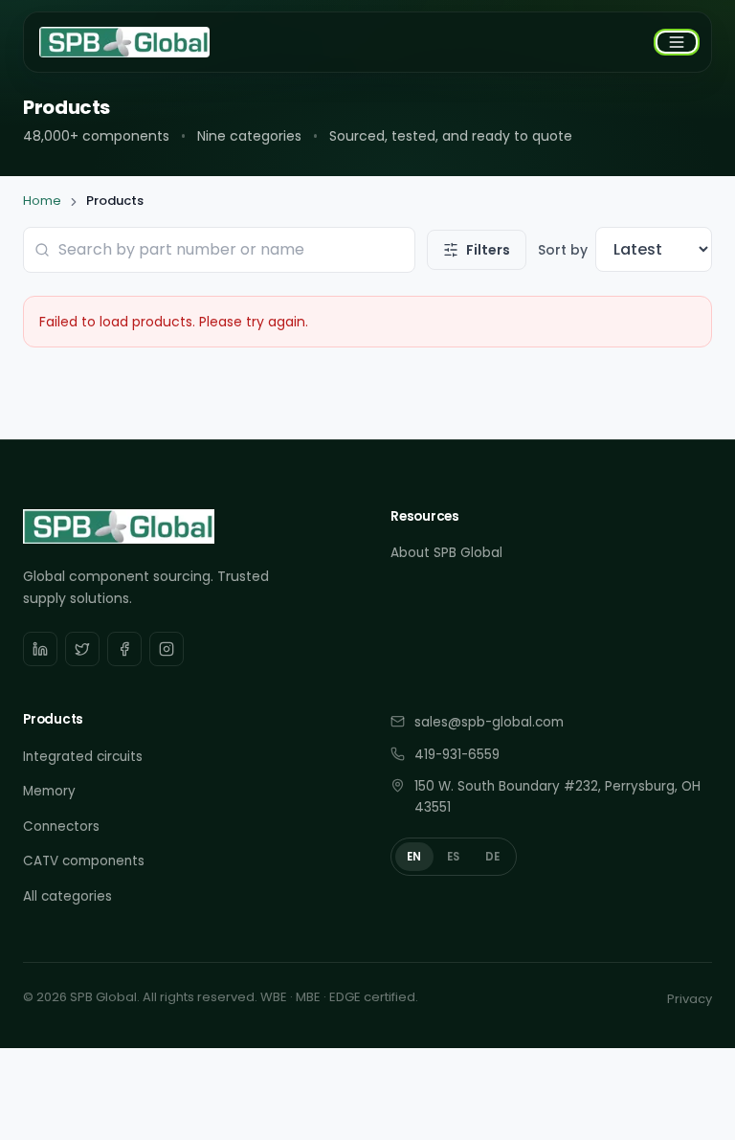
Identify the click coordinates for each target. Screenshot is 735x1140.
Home (42, 200)
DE (493, 856)
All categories (67, 896)
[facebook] (124, 649)
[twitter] (82, 649)
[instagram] (166, 649)
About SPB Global (446, 553)
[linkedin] (40, 649)
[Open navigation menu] (676, 42)
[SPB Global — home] (124, 42)
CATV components (84, 861)
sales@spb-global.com (489, 722)
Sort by (563, 249)
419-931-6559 (457, 755)
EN (414, 856)
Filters (488, 249)
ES (453, 856)
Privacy (689, 999)
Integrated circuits (83, 757)
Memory (49, 791)
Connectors (61, 826)
